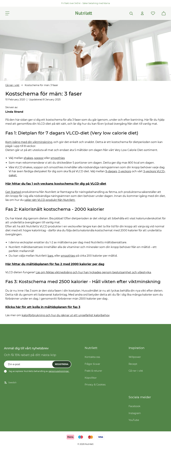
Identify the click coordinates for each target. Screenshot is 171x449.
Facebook (134, 406)
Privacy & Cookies (95, 384)
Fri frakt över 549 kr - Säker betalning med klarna (85, 3)
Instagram (135, 413)
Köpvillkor (91, 377)
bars (50, 255)
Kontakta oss (92, 356)
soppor (39, 158)
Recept (133, 363)
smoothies (58, 158)
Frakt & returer (93, 370)
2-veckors (124, 171)
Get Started (13, 192)
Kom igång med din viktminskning (28, 142)
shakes (28, 158)
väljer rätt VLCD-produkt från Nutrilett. (49, 200)
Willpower (135, 356)
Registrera (61, 364)
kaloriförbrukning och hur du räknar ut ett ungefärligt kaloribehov (65, 315)
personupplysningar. (59, 371)
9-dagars (111, 171)
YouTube (134, 420)
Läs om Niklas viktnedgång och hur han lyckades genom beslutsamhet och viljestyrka (93, 272)
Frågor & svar (92, 363)
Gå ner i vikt (12, 85)
